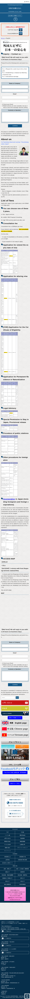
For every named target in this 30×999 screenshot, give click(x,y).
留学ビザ (22, 878)
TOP (7, 832)
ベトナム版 (7, 835)
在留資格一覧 (22, 856)
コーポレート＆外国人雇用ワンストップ (8, 747)
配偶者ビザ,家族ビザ (7, 878)
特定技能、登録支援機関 (7, 875)
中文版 (22, 832)
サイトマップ (7, 850)
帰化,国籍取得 (7, 884)
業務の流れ (7, 847)
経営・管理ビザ (7, 868)
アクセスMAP (7, 844)
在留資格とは (7, 856)
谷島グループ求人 (15, 783)
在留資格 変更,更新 (22, 859)
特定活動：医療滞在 (22, 875)
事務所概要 (22, 841)
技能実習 (22, 871)
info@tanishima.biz (20, 33)
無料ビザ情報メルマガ (15, 15)
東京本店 (16, 19)
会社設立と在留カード (7, 862)
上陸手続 (7, 859)
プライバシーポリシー (22, 847)
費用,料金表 (22, 835)
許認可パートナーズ (22, 747)
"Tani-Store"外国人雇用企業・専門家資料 (15, 772)
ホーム (3, 38)
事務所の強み (7, 841)
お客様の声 (22, 844)
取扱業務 (22, 838)
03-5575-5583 (20, 29)
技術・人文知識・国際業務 (22, 868)
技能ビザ (7, 871)
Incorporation (9, 499)
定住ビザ (7, 881)
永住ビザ (22, 881)
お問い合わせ (7, 838)
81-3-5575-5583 (17, 897)
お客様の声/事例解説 (7, 713)
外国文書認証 (22, 884)
